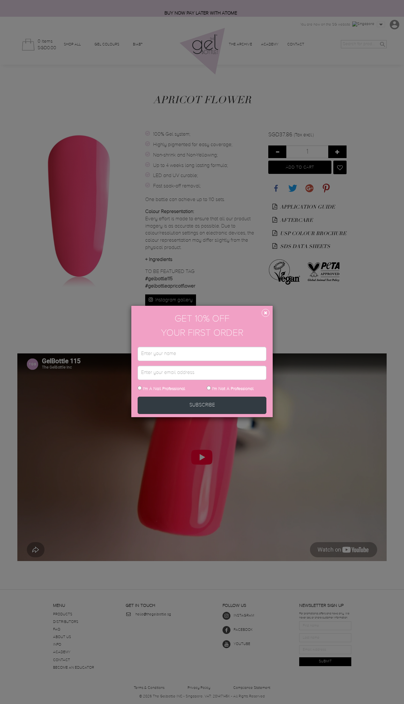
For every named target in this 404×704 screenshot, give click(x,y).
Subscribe (202, 405)
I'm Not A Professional (232, 389)
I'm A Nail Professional (163, 389)
